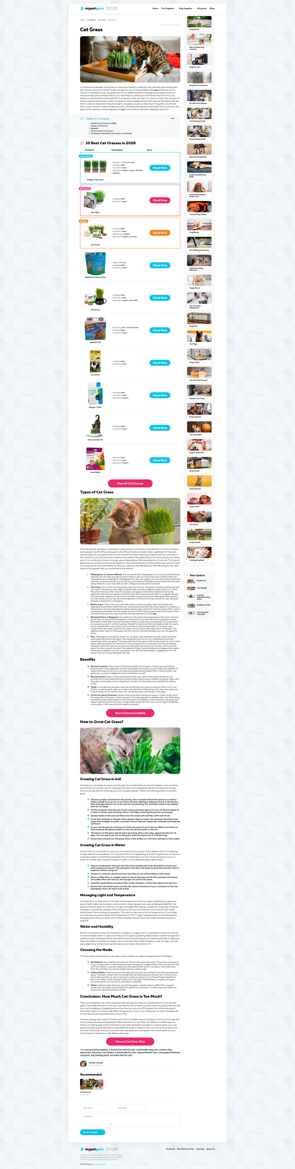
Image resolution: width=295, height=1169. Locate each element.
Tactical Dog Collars (198, 214)
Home (155, 8)
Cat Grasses (85, 1092)
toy (122, 109)
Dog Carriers (195, 67)
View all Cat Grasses (130, 483)
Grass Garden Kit (95, 440)
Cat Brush (193, 524)
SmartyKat (95, 472)
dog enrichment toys (147, 1052)
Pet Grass (95, 310)
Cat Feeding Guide (197, 121)
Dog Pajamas (195, 489)
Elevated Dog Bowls (198, 157)
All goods (202, 8)
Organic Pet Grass (95, 180)
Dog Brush (201, 581)
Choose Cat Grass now (130, 1041)
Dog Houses (194, 471)
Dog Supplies (185, 8)
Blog (212, 8)
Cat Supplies (167, 8)
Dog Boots (194, 29)
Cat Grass (95, 245)
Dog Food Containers (198, 85)
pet (154, 614)
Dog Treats (194, 507)
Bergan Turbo (95, 407)
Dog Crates (194, 362)
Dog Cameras (195, 417)
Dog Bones (194, 232)
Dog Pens (193, 326)
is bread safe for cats (125, 1052)
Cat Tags (193, 344)
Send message (90, 1132)
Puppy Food (194, 288)
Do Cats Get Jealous (198, 103)
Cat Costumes (195, 435)
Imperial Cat (95, 342)
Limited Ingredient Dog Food (203, 597)
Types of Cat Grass (99, 126)
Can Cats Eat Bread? (198, 380)
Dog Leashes (195, 542)
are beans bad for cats (121, 1055)
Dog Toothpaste (196, 452)
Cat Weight (202, 588)
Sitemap (200, 1149)
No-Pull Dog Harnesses (199, 250)
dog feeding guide (100, 1055)
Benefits (94, 128)
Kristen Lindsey (96, 1063)
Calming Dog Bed (196, 560)
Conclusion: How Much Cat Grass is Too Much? (111, 133)
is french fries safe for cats (122, 1050)
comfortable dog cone (147, 1050)
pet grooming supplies (97, 1050)
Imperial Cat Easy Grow (95, 277)
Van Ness (95, 212)
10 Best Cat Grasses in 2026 (103, 123)
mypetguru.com (99, 1164)
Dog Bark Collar (204, 605)
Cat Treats (102, 20)
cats (156, 90)
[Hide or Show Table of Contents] (173, 118)
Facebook (170, 1149)
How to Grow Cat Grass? (102, 131)
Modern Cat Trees (197, 398)
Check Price (160, 168)
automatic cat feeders (103, 1052)
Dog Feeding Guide (197, 139)
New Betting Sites (185, 1149)
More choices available (130, 713)
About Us (210, 1149)
